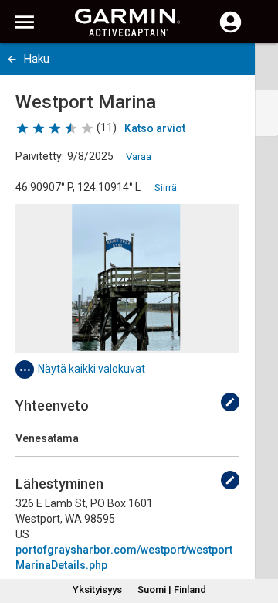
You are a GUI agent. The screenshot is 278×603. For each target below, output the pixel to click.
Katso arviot (154, 128)
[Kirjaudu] (230, 31)
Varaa (138, 156)
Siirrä (165, 187)
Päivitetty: (39, 156)
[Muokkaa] (230, 402)
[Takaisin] (12, 59)
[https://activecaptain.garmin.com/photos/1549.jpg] (127, 278)
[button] (258, 532)
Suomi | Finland (171, 589)
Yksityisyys (97, 589)
